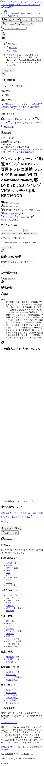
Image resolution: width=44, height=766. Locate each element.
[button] (22, 144)
